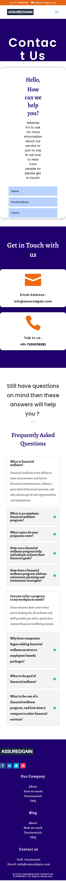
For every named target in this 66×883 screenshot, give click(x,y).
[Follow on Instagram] (23, 765)
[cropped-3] (17, 754)
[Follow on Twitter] (16, 765)
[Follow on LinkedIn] (9, 765)
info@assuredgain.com (33, 301)
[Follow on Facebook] (2, 765)
